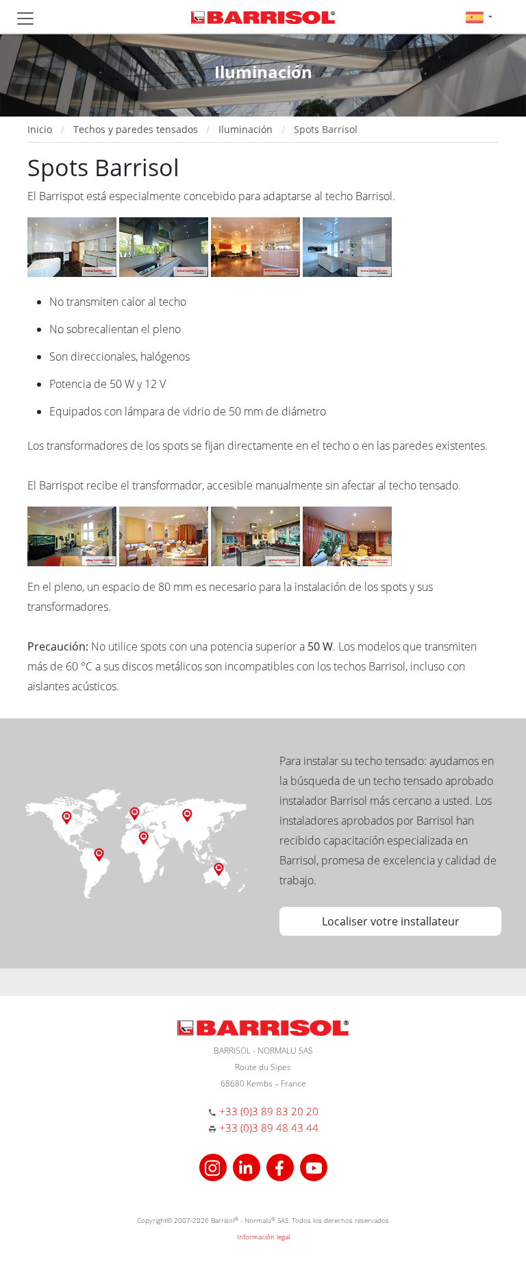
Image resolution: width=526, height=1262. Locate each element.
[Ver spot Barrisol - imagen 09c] (257, 535)
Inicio (39, 129)
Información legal (263, 1236)
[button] (479, 17)
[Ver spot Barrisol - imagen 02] (347, 246)
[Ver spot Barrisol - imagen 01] (73, 246)
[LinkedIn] (248, 1165)
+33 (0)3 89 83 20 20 (268, 1111)
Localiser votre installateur (391, 921)
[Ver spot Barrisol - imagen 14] (347, 535)
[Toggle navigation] (25, 18)
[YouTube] (314, 1165)
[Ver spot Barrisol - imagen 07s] (73, 535)
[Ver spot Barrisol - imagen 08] (165, 535)
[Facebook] (282, 1165)
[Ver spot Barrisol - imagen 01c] (165, 246)
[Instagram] (214, 1165)
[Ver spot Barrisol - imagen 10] (257, 246)
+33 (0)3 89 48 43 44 (268, 1127)
